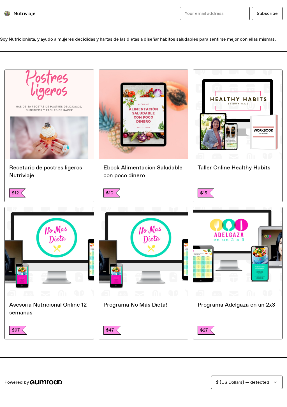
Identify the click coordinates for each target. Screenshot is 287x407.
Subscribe (267, 13)
